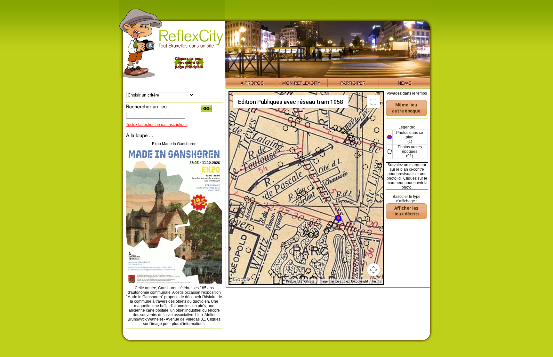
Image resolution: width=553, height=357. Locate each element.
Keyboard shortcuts (300, 281)
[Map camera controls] (373, 269)
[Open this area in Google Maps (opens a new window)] (241, 280)
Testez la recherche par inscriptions (157, 124)
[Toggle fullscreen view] (373, 101)
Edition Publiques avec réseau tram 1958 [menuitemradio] (290, 101)
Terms (376, 281)
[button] (339, 218)
